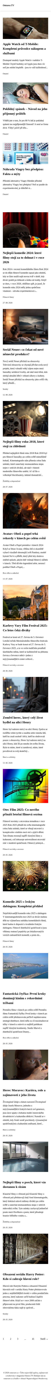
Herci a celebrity (9, 757)
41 (33, 1339)
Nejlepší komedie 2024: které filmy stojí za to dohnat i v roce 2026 (23, 257)
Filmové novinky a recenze (13, 665)
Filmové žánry (8, 297)
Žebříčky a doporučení (11, 481)
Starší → (44, 1339)
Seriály (5, 389)
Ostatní (5, 74)
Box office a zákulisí (11, 573)
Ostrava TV (8, 5)
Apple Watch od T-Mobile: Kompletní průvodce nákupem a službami (24, 48)
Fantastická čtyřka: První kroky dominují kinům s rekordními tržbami (24, 998)
